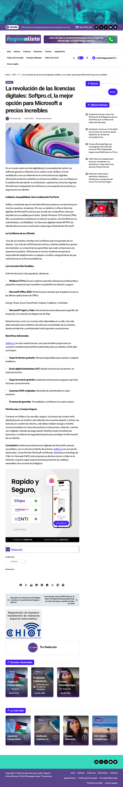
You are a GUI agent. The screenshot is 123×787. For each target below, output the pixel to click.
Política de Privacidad (15, 58)
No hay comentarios (43, 118)
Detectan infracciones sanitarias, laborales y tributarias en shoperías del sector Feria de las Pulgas (101, 178)
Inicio (9, 52)
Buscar (94, 83)
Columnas (27, 52)
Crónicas (48, 52)
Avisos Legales (13, 64)
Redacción (16, 549)
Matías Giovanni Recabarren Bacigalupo (43, 686)
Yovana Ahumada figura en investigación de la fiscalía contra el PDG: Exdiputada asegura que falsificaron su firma (103, 148)
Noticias (17, 52)
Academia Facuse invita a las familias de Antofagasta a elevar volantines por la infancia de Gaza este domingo (103, 118)
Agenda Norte (60, 52)
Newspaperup (31, 776)
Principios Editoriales (34, 58)
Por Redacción (15, 118)
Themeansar (46, 776)
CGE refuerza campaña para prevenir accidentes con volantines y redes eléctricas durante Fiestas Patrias (101, 163)
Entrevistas (38, 52)
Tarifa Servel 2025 (52, 58)
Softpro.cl (10, 343)
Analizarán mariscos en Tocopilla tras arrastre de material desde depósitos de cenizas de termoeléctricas (103, 133)
